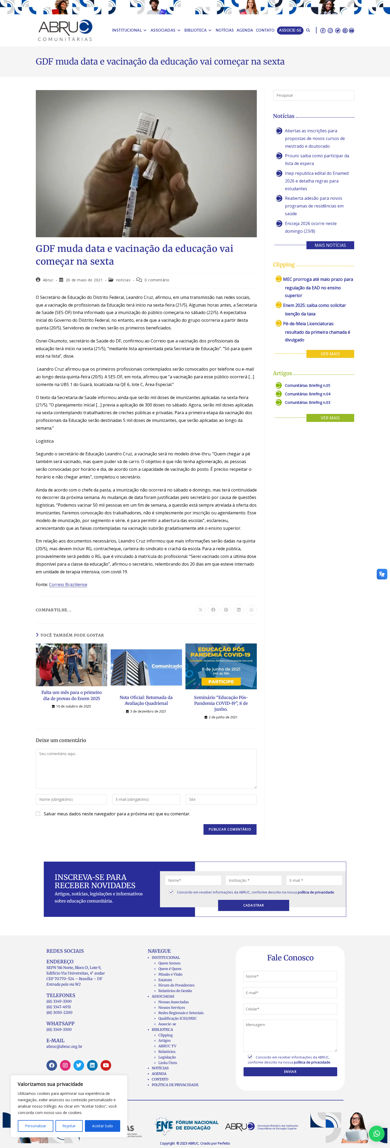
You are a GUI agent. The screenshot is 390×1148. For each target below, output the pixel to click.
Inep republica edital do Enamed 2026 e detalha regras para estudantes (317, 181)
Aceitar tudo (102, 1125)
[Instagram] (65, 1065)
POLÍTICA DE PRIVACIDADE (175, 1085)
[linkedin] (345, 30)
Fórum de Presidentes (176, 985)
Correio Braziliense (68, 584)
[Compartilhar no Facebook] (213, 610)
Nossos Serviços (171, 1007)
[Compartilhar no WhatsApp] (251, 610)
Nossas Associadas (173, 1002)
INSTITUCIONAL (166, 957)
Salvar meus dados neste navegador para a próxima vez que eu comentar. (117, 814)
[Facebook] (51, 1065)
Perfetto (224, 1143)
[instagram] (330, 30)
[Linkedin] (92, 1065)
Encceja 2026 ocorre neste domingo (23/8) (311, 227)
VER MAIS (330, 354)
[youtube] (351, 30)
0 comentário (157, 279)
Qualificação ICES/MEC (177, 1018)
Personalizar (35, 1125)
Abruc (48, 279)
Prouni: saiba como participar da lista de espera (317, 159)
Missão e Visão (170, 974)
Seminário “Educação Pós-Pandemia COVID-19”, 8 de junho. (221, 703)
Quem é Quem (169, 969)
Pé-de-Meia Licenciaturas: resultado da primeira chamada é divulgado (316, 332)
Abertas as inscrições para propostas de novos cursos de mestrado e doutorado (315, 138)
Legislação (167, 1057)
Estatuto (165, 980)
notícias (123, 279)
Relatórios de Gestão (175, 991)
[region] (69, 1106)
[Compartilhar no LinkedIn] (238, 610)
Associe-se (167, 1024)
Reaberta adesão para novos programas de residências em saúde (314, 206)
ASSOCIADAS (163, 996)
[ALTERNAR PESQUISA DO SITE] (308, 30)
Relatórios (166, 1051)
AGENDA (159, 1073)
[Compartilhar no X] (200, 610)
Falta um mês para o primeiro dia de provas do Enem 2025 (71, 695)
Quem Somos (169, 963)
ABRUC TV (167, 1046)
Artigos (164, 1040)
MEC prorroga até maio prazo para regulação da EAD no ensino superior (318, 287)
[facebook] (323, 30)
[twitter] (337, 30)
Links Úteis (167, 1063)
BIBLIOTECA (162, 1029)
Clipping (165, 1035)
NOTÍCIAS (160, 1068)
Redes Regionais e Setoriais (180, 1013)
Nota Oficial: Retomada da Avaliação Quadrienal (146, 700)
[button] (377, 1134)
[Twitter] (78, 1065)
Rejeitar (69, 1125)
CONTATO (160, 1079)
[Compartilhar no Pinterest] (226, 610)
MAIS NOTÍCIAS (330, 245)
